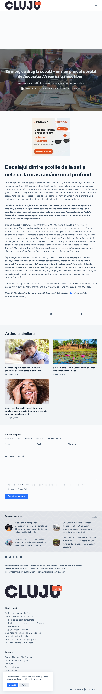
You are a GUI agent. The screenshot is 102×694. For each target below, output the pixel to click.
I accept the (18, 489)
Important (76, 88)
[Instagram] (13, 557)
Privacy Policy (23, 489)
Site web (72, 444)
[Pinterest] (17, 557)
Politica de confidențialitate (21, 620)
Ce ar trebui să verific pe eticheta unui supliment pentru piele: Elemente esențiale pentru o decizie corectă (26, 411)
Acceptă (12, 685)
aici (70, 293)
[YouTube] (21, 557)
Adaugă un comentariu (15, 456)
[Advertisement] (51, 29)
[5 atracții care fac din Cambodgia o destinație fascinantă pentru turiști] (75, 351)
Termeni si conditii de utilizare (44, 565)
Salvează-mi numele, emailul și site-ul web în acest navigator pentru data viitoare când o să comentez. (48, 485)
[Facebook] (20, 314)
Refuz (24, 685)
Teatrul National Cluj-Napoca (18, 657)
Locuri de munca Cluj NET (17, 660)
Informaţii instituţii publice (53, 568)
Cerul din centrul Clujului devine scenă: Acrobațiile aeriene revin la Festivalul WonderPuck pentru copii (31, 542)
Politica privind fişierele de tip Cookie (26, 623)
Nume (8, 444)
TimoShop (10, 663)
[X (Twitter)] (51, 314)
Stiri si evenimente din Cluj (16, 565)
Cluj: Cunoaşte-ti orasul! (71, 565)
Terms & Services (76, 689)
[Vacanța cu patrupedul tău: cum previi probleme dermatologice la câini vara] (27, 351)
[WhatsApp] (81, 314)
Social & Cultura (64, 88)
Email (40, 444)
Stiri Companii (11, 670)
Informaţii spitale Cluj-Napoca (51, 572)
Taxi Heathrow (12, 667)
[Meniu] (96, 5)
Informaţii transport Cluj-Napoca (20, 572)
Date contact (14, 626)
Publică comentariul (17, 496)
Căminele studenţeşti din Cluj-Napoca (21, 568)
